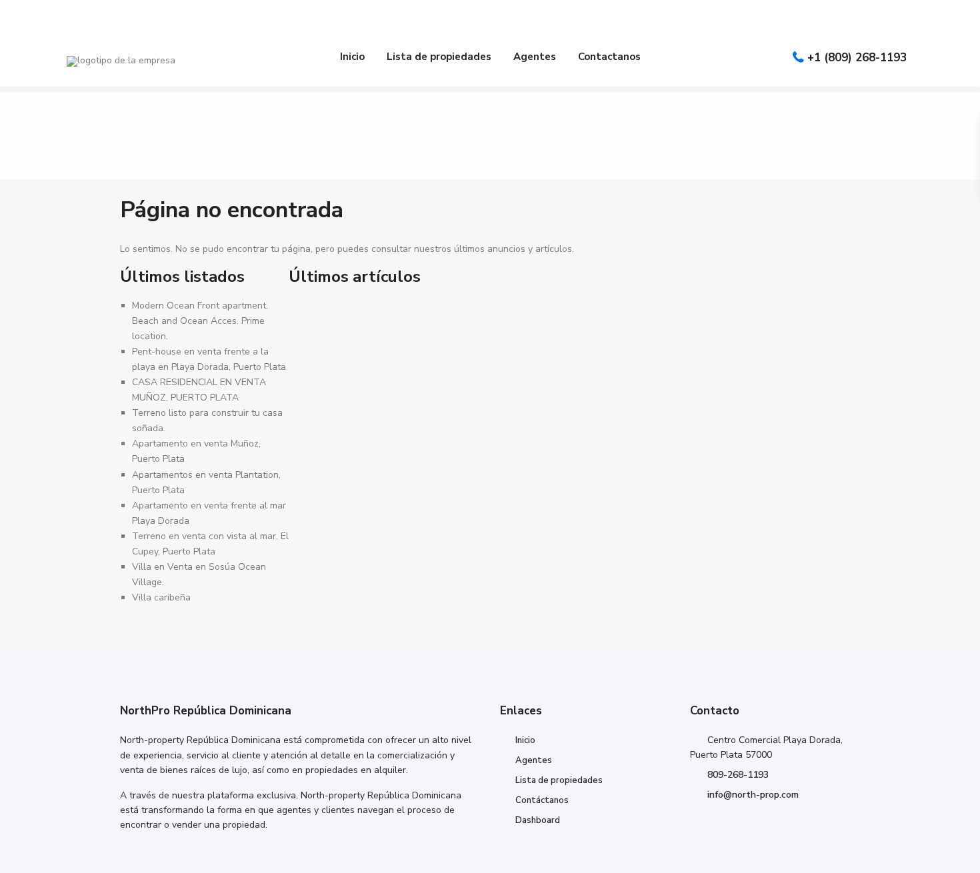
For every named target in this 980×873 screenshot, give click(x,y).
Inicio (352, 56)
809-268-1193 (738, 774)
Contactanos (609, 56)
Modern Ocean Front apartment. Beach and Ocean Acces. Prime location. (200, 321)
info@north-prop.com (753, 794)
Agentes (534, 56)
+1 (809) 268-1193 (857, 57)
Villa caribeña (161, 597)
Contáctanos (542, 800)
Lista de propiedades (439, 56)
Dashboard (537, 820)
